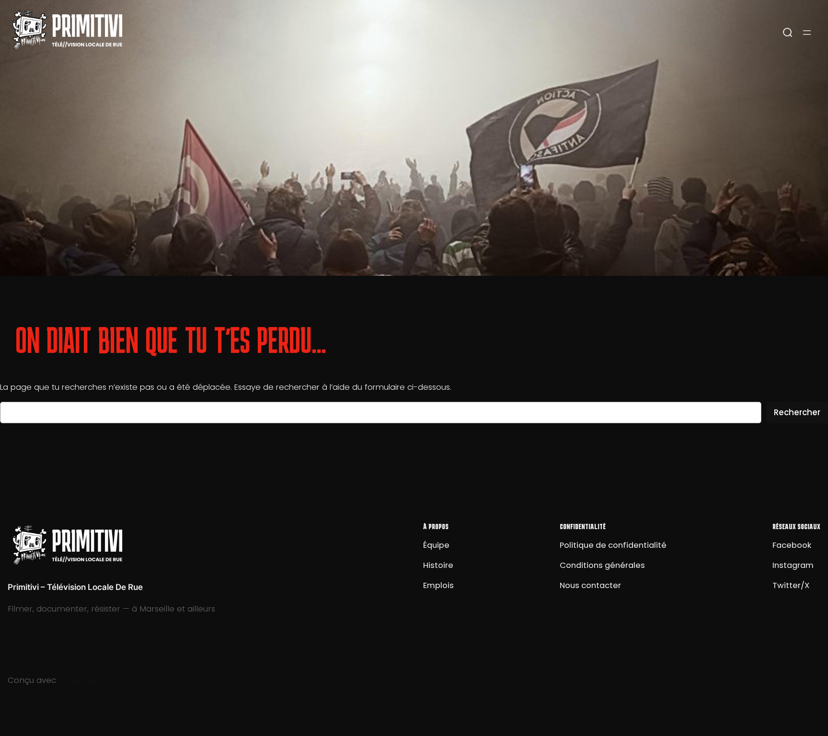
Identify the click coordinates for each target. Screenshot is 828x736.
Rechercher (797, 412)
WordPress (79, 680)
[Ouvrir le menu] (807, 32)
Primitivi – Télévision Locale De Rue (75, 587)
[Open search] (787, 32)
